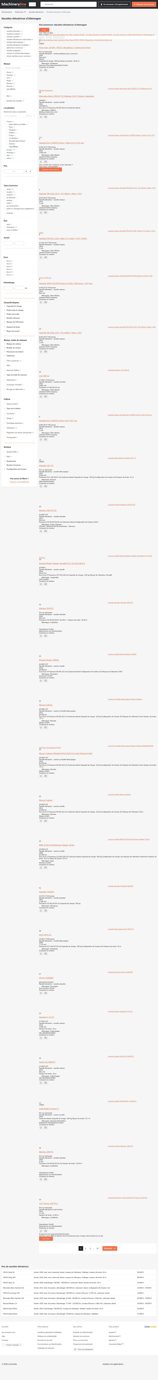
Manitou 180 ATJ (46, 1152)
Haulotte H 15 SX (46, 1017)
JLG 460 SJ (44, 376)
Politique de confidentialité (47, 1336)
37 (98, 1249)
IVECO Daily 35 (8, 1272)
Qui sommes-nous (8, 1332)
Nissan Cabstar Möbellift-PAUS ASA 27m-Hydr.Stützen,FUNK (65, 753)
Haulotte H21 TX (46, 466)
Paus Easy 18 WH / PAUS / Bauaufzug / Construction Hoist (64, 48)
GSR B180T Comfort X (49, 1109)
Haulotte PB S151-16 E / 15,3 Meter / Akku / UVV (60, 194)
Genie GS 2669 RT (47, 1062)
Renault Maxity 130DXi (49, 660)
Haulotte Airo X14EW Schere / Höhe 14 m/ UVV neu (61, 143)
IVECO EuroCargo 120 (11, 1293)
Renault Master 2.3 (10, 1303)
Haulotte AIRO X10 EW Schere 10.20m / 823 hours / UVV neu (65, 283)
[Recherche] (42, 4)
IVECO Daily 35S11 (10, 1309)
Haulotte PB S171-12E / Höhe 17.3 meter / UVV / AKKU (63, 238)
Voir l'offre (46, 1239)
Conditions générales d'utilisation (49, 1332)
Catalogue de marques (45, 1348)
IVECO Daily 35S (9, 1277)
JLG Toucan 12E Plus (48, 1203)
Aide (3, 1336)
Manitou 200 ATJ (46, 608)
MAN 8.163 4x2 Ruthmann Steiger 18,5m (56, 845)
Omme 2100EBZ (46, 978)
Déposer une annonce (50, 169)
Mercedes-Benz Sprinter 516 (13, 1288)
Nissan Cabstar (46, 705)
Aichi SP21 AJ (45, 935)
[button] (41, 70)
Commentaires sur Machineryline (49, 1344)
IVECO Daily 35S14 (10, 1314)
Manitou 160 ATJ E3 (47, 510)
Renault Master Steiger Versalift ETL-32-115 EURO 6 (62, 563)
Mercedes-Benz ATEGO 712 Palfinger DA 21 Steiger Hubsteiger (66, 96)
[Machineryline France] (14, 4)
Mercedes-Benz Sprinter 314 (13, 1298)
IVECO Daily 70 (8, 1283)
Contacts (5, 1340)
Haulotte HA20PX (46, 892)
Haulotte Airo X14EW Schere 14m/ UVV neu (58, 421)
